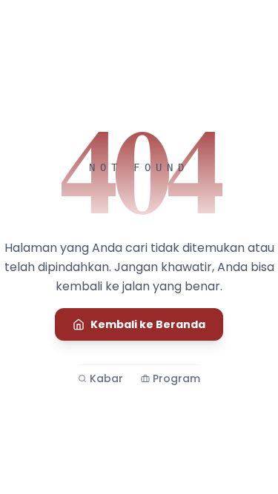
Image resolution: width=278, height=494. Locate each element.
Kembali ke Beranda (147, 324)
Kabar (106, 378)
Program (176, 378)
